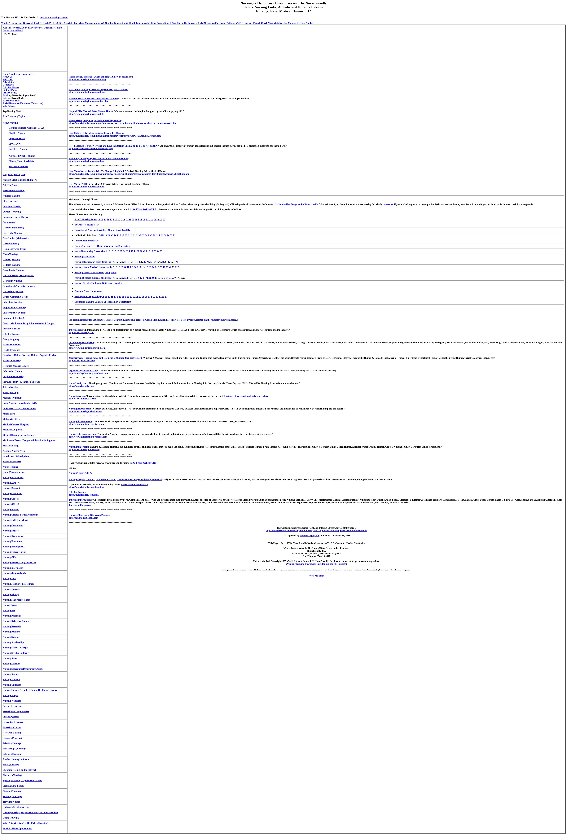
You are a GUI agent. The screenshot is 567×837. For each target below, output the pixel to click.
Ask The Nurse (10, 185)
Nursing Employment (13, 546)
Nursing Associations (13, 477)
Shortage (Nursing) (12, 775)
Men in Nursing (10, 445)
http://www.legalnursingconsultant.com (88, 373)
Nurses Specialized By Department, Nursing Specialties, (102, 246)
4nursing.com (75, 330)
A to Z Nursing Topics (14, 116)
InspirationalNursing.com (81, 342)
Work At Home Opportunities (17, 828)
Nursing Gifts (9, 557)
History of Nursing (12, 360)
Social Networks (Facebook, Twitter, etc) (218, 23)
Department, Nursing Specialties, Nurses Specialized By (102, 230)
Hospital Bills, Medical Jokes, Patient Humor (91, 111)
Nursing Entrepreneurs (14, 552)
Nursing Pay (9, 610)
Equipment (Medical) (13, 318)
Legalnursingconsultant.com (83, 370)
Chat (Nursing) (10, 254)
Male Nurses (9, 413)
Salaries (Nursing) (12, 743)
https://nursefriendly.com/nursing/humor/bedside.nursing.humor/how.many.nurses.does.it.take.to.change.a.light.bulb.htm (129, 174)
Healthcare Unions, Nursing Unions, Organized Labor (30, 355)
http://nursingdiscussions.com (83, 518)
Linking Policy (10, 90)
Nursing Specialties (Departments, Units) (23, 669)
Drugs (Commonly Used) (15, 296)
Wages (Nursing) (11, 817)
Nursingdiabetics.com (79, 408)
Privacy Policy (10, 92)
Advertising (8, 82)
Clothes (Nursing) (11, 259)
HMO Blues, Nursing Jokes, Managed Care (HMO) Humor (98, 89)
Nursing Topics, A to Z (116, 23)
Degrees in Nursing (12, 281)
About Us (7, 76)
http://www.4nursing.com (81, 332)
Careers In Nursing (12, 233)
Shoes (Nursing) (11, 764)
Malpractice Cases (12, 419)
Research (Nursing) (12, 732)
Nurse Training (10, 467)
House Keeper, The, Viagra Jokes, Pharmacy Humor (95, 120)
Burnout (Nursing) (12, 211)
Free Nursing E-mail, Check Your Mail (258, 23)
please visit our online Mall (134, 484)
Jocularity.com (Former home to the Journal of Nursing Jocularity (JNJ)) (105, 358)
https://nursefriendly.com (81, 386)
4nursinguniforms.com (80, 500)
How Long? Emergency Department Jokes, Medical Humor (98, 158)
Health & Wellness (12, 344)
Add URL (8, 79)
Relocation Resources (13, 722)
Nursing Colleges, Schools (15, 520)
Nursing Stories (10, 674)
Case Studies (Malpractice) (16, 238)
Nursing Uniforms (12, 685)
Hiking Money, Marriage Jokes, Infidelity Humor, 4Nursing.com (101, 76)
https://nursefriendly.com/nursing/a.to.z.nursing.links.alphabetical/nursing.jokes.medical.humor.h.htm (316, 530)
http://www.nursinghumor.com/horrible (88, 101)
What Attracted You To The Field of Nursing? (26, 823)
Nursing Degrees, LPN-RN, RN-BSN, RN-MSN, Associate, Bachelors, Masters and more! (59, 23)
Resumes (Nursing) (12, 738)
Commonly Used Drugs (14, 249)
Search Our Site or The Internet (180, 23)
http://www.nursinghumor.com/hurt (87, 186)
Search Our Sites (11, 100)
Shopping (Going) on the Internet (19, 770)
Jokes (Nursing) (10, 392)
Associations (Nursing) (14, 190)
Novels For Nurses (12, 461)
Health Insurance (11, 350)
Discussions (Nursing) (13, 291)
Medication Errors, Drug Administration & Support (29, 440)
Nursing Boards (11, 509)
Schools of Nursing (12, 754)
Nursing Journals (11, 589)
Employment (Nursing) (14, 307)
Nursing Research (12, 626)
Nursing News (10, 605)
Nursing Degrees (11, 530)
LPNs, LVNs (15, 144)
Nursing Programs (12, 615)
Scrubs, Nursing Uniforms (16, 759)
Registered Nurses (18, 149)
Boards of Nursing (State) (87, 224)
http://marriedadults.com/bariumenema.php (91, 148)
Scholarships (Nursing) (14, 748)
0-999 (101, 235)
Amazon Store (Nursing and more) (20, 180)
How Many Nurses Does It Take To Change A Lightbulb (97, 171)
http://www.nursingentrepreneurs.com (88, 436)
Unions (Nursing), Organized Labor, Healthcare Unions (30, 812)
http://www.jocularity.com (82, 360)
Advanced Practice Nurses (22, 156)
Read (5, 95)
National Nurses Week (14, 451)
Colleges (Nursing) (12, 265)
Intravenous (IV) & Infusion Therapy (21, 382)
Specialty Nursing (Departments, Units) (22, 780)
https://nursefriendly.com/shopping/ (86, 487)
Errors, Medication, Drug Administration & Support (29, 323)
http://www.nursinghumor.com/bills (86, 114)
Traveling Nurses (11, 802)
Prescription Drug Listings (88, 296)
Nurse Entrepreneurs (13, 472)
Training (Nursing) (12, 796)
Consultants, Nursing (13, 270)
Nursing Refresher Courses (16, 621)
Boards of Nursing (12, 206)
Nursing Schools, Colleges (15, 647)
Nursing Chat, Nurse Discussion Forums (89, 515)
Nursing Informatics (13, 568)
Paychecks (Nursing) (13, 706)
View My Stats (316, 575)
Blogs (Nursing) (10, 201)
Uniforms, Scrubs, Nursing (16, 807)
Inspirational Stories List (87, 240)
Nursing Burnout (11, 488)
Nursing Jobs (9, 578)
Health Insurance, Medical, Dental (146, 23)
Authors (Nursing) (12, 195)
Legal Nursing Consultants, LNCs (20, 403)
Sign (5, 98)
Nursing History (11, 594)
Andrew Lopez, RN (309, 535)
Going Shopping (11, 339)
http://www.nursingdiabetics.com (85, 411)
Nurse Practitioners (18, 166)
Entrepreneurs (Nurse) (14, 312)
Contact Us (8, 84)
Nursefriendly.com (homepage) (18, 74)
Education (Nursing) (13, 302)
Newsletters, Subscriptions (16, 456)
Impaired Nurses (17, 138)
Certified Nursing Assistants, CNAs (26, 128)
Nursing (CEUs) (11, 504)
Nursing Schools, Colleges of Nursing (93, 278)
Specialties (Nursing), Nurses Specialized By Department (103, 302)
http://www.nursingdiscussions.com (86, 424)
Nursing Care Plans (12, 493)
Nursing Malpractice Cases (16, 600)
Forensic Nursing (11, 328)
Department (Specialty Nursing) (19, 286)
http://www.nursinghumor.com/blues (87, 92)
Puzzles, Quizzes (11, 716)
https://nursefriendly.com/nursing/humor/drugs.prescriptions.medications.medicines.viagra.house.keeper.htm (123, 123)
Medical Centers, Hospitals (16, 424)
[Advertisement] (122, 33)
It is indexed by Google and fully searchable (296, 204)
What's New (7, 23)
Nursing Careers (11, 499)
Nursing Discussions (13, 536)
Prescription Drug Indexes (16, 711)
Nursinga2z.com (77, 396)
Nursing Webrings (12, 701)
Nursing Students (11, 679)
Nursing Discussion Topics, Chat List (93, 262)
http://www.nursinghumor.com (84, 449)
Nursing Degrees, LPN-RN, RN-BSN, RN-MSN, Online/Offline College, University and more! (115, 479)
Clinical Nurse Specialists (21, 161)
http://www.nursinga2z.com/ (54, 17)
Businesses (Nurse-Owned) (16, 217)
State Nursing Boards (13, 786)
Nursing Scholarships (13, 642)
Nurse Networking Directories (90, 251)
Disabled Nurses (17, 133)
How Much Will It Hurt (80, 184)
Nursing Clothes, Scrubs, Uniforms (20, 514)
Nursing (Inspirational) (14, 573)
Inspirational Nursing (13, 376)
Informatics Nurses (12, 371)
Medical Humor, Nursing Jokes (18, 435)
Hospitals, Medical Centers (16, 366)
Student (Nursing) (12, 791)
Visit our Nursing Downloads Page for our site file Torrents (316, 564)
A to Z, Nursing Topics (86, 219)
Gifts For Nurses (11, 87)
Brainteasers (9, 222)
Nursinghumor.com (78, 447)
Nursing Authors (11, 483)
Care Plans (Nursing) (13, 227)
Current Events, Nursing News (18, 275)
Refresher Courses (12, 727)
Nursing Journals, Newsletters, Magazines (96, 272)
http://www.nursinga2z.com (82, 398)
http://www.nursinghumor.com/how (86, 161)
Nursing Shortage (11, 663)
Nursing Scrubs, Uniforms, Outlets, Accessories (98, 283)
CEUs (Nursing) (11, 243)
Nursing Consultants (13, 525)
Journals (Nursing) (12, 397)
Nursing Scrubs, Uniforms (16, 653)
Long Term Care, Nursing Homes (19, 408)
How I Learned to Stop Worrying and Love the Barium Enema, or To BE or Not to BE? (113, 146)
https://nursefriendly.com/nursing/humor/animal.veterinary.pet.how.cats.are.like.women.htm (115, 136)
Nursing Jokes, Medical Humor (18, 584)
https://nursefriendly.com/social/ (221, 320)
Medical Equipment (12, 429)
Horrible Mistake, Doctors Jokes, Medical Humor (93, 98)
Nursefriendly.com (78, 383)
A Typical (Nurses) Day (14, 174)
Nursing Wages (10, 695)
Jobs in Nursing (10, 387)
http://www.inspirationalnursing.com (87, 348)
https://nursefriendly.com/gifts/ (84, 495)
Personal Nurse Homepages (88, 291)
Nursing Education (12, 541)
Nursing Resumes (11, 631)
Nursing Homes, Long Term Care (19, 562)
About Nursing (10, 123)
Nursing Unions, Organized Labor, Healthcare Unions (30, 690)
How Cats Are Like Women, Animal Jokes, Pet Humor (96, 133)
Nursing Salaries (11, 637)
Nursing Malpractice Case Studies (296, 23)
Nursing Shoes (10, 658)
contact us (388, 204)
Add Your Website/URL (144, 209)
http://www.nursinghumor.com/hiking (87, 79)
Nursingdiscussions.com (80, 421)
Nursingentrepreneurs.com (82, 434)
